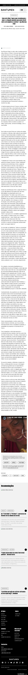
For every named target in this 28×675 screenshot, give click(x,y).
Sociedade (3, 615)
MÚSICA (3, 510)
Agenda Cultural (5, 631)
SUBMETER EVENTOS (5, 637)
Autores (17, 615)
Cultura (3, 617)
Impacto (17, 637)
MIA (2, 635)
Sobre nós (17, 613)
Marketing (17, 635)
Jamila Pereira (9, 26)
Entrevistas (14, 15)
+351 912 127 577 (6, 653)
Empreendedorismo (19, 638)
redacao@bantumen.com (12, 467)
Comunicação (18, 640)
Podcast (3, 625)
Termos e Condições (22, 669)
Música (3, 613)
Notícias (17, 633)
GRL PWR (12, 549)
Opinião (3, 623)
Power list (4, 633)
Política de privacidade (12, 669)
